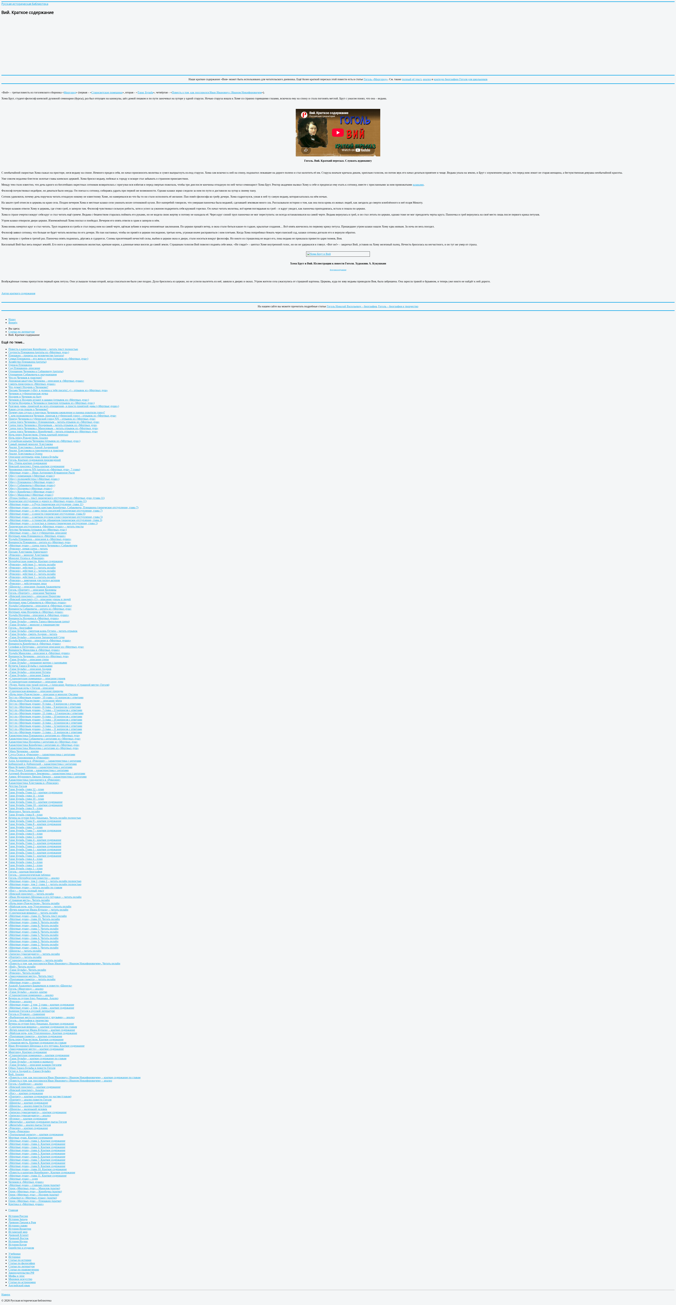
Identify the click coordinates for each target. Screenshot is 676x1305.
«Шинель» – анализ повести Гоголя (29, 1105)
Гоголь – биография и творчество (398, 306)
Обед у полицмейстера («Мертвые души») (33, 478)
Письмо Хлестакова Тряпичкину (28, 551)
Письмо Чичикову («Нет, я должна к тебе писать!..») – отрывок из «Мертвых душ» (58, 390)
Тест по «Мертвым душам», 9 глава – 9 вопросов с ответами (44, 703)
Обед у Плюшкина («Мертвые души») (31, 482)
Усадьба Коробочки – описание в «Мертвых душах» (39, 640)
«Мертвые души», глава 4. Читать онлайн (33, 938)
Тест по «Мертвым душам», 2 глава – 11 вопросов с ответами (45, 729)
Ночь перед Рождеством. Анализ (28, 437)
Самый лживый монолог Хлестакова (30, 444)
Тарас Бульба (145, 92)
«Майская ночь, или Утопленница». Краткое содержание (42, 1033)
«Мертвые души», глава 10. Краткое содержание (37, 1169)
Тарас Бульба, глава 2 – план (25, 865)
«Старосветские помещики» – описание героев (36, 678)
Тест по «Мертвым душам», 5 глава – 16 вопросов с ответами (45, 719)
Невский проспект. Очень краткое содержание (36, 466)
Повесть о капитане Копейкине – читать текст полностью (43, 349)
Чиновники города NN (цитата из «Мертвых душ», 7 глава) (44, 469)
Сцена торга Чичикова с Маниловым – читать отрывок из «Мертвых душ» (53, 428)
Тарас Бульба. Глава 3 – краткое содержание (34, 843)
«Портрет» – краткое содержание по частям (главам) (39, 1096)
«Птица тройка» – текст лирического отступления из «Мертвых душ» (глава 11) (56, 497)
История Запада (17, 1219)
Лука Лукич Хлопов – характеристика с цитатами (38, 770)
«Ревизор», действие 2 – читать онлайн (32, 570)
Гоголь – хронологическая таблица (29, 874)
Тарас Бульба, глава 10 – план (26, 798)
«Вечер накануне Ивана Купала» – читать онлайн (38, 909)
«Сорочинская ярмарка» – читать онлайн (33, 912)
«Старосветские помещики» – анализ (30, 995)
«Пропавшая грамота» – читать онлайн (31, 979)
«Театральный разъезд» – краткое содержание (35, 1134)
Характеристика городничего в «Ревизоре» (34, 779)
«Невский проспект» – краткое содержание (34, 1086)
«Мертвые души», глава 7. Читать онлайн (33, 928)
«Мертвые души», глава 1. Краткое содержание (36, 1140)
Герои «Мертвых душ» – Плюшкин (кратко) (34, 1200)
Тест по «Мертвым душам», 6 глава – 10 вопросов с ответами (45, 716)
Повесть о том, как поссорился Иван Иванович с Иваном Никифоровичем (217, 92)
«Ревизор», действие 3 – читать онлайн (32, 564)
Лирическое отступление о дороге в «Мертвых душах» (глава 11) (47, 501)
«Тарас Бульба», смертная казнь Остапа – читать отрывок (42, 630)
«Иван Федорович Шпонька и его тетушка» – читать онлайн (45, 896)
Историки (14, 1256)
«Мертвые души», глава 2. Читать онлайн (33, 944)
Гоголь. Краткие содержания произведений (34, 459)
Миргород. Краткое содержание (27, 1052)
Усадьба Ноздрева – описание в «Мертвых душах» (38, 615)
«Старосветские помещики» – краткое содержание (38, 1055)
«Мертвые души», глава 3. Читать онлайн (33, 941)
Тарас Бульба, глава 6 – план (25, 833)
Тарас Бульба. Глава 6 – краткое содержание (34, 852)
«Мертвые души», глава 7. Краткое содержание (36, 1159)
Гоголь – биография (20, 627)
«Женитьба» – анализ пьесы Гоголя (29, 1124)
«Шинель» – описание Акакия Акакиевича (34, 586)
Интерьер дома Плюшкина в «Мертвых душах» (37, 535)
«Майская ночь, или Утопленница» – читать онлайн (39, 906)
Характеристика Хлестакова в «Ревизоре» (33, 782)
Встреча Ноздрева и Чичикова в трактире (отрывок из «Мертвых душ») (51, 402)
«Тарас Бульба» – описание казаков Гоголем (34, 1064)
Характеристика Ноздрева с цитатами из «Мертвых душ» (43, 741)
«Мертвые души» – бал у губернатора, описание (37, 532)
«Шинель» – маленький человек (27, 1109)
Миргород (70, 92)
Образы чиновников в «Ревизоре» (28, 757)
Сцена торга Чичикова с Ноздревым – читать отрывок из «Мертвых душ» (52, 425)
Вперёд (12, 322)
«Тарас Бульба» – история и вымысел (30, 1061)
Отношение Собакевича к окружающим (32, 374)
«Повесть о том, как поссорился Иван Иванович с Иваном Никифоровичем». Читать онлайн (64, 963)
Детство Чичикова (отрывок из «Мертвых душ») (37, 529)
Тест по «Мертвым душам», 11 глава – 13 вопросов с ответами (45, 713)
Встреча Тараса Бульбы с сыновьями (30, 665)
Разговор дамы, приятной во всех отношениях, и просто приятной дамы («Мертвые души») (63, 406)
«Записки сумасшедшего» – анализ (29, 1115)
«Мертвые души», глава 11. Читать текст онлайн (37, 915)
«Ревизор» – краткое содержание (28, 1128)
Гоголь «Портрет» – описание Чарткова (32, 592)
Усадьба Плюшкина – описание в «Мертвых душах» (39, 539)
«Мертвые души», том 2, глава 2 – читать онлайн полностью (44, 881)
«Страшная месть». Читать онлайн (29, 900)
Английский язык (19, 1285)
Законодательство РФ (21, 1272)
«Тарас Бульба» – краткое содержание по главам (37, 1058)
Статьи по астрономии (22, 1282)
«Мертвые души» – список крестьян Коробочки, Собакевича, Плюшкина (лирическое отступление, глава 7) (73, 507)
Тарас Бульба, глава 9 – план (25, 808)
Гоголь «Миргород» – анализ (25, 988)
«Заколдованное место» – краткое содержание (36, 1048)
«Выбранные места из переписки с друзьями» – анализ (41, 1017)
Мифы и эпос (16, 1275)
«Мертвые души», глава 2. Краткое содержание (36, 1143)
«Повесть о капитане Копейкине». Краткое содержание (41, 1172)
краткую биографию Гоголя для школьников (460, 79)
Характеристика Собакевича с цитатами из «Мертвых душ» (44, 738)
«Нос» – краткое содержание (25, 1093)
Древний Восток (18, 1238)
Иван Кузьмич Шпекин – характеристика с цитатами (40, 767)
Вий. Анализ (16, 1074)
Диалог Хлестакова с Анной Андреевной (33, 447)
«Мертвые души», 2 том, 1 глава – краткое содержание (41, 1007)
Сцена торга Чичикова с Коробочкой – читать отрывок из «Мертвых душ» (53, 431)
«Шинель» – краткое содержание (28, 1102)
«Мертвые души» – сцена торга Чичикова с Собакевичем (42, 545)
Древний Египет (18, 1235)
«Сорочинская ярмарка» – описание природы (35, 691)
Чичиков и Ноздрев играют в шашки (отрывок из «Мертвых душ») (48, 399)
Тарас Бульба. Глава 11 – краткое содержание (35, 801)
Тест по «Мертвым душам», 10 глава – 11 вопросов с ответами (45, 697)
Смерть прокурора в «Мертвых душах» (32, 383)
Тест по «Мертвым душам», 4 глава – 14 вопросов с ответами (45, 722)
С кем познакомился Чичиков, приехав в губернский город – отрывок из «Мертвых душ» (62, 415)
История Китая (17, 1244)
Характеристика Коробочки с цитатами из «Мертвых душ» (44, 744)
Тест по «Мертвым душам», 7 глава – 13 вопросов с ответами (45, 710)
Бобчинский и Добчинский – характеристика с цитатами (42, 763)
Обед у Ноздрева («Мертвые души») (30, 488)
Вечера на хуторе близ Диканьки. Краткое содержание (41, 1023)
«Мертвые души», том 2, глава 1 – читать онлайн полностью (44, 884)
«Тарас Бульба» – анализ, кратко (27, 991)
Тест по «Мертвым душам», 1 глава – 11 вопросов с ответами (45, 732)
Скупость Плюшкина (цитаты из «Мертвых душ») (38, 352)
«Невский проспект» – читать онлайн (31, 893)
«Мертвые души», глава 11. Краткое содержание (37, 1175)
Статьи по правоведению (23, 1269)
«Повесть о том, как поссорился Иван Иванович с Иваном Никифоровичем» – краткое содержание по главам (74, 1077)
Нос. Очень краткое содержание (27, 463)
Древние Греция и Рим (22, 1222)
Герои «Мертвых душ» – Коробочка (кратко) (35, 1191)
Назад (11, 319)
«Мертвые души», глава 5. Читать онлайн (33, 934)
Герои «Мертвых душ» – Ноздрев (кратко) (33, 1194)
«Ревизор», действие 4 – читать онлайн (32, 573)
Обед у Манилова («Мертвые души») (30, 494)
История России (18, 1216)
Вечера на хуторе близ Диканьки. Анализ (33, 998)
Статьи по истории (19, 1260)
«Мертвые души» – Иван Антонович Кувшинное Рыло (41, 472)
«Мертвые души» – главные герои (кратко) (34, 1185)
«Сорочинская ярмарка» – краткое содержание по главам (42, 1026)
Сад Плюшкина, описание (24, 368)
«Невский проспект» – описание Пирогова (34, 596)
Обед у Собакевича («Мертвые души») (31, 485)
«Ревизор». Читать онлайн (24, 972)
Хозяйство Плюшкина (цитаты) (27, 361)
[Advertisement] (107, 43)
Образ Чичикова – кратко (23, 751)
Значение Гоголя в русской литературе (31, 1010)
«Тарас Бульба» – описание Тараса (29, 675)
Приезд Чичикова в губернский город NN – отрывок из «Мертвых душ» (52, 418)
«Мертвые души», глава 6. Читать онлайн (33, 931)
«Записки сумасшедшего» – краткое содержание (37, 1112)
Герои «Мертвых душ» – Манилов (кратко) (34, 1188)
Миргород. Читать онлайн (24, 811)
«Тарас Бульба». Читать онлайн (27, 969)
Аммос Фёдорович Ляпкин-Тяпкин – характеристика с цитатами (47, 776)
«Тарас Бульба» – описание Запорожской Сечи (36, 637)
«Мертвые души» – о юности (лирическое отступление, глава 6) (46, 513)
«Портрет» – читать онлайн (25, 957)
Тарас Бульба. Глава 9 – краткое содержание (34, 820)
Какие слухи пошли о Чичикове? (28, 409)
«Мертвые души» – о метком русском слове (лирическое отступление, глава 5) (55, 516)
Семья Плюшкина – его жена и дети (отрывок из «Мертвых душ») (48, 358)
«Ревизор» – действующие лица (27, 583)
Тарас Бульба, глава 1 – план (25, 868)
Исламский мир (17, 1231)
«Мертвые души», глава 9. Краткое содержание (36, 1166)
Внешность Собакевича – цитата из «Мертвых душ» (39, 608)
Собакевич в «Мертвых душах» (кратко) (32, 1197)
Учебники (14, 1253)
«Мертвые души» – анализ (24, 982)
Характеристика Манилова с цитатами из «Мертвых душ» (43, 748)
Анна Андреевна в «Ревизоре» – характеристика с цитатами (44, 760)
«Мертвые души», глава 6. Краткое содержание (36, 1156)
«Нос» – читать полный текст (26, 890)
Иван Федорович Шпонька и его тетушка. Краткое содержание (46, 1045)
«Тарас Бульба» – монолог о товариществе (34, 624)
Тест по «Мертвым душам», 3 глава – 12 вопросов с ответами (45, 725)
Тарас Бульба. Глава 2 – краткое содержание (34, 846)
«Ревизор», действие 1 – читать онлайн (32, 577)
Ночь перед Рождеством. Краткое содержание (36, 1039)
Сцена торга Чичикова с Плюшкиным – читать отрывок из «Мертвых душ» (53, 421)
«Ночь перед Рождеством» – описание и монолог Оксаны (43, 694)
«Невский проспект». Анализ (26, 1090)
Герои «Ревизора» (19, 1131)
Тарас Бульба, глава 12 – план (26, 789)
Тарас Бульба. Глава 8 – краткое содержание (34, 824)
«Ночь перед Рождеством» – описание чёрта (35, 700)
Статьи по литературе (21, 1266)
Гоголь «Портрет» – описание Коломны (32, 589)
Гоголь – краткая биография (25, 871)
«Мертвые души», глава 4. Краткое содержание (36, 1150)
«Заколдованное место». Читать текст (31, 976)
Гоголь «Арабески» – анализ (25, 1083)
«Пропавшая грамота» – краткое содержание (35, 1036)
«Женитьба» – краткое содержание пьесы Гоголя (37, 1121)
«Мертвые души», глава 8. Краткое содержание (36, 1162)
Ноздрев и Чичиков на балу (25, 396)
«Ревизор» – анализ (20, 1001)
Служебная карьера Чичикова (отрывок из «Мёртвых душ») (44, 440)
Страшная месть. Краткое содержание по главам (37, 1042)
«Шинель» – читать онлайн (24, 950)
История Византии (19, 1228)
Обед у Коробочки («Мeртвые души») (31, 491)
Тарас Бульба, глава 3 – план (25, 862)
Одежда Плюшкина (20, 364)
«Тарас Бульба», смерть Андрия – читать (32, 634)
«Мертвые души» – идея (23, 1178)
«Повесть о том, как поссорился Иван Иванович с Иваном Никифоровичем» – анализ (60, 1080)
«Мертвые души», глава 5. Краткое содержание (36, 1153)
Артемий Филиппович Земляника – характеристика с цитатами (46, 773)
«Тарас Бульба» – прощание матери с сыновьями (37, 662)
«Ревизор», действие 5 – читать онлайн (32, 567)
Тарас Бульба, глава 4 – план (25, 858)
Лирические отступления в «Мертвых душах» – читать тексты (46, 526)
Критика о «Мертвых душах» (26, 1204)
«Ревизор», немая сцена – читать (28, 548)
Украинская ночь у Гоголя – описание (31, 687)
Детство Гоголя (17, 786)
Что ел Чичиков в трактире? (25, 377)
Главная (13, 1210)
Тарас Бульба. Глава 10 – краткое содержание (35, 805)
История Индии (18, 1241)
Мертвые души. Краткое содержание (30, 1137)
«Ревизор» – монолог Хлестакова (28, 554)
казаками (418, 184)
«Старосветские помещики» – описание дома (35, 681)
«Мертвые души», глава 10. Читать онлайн (34, 919)
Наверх (5, 1294)
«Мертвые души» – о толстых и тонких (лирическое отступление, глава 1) (53, 523)
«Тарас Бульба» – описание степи (28, 659)
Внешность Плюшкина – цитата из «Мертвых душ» (39, 542)
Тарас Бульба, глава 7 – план (25, 827)
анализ (427, 79)
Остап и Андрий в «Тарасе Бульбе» (29, 1071)
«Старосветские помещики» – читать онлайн (35, 960)
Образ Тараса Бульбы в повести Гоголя (31, 1067)
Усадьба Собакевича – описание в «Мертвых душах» (40, 605)
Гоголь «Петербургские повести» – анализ (33, 877)
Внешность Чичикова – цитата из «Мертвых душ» (38, 656)
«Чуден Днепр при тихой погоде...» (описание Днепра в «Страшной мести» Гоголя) (58, 684)
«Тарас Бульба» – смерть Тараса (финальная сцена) (39, 621)
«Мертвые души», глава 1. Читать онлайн (33, 947)
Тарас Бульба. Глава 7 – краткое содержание (34, 830)
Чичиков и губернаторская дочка (28, 393)
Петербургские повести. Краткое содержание (35, 561)
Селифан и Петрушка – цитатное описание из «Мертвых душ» (46, 646)
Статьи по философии (21, 1263)
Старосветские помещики (107, 92)
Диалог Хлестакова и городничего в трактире (36, 450)
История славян (17, 1225)
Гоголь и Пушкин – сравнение (26, 1014)
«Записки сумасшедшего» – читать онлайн (34, 953)
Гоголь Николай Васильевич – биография (352, 306)
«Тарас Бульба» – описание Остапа (29, 672)
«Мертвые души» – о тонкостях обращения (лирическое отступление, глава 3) (55, 520)
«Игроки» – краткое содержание (27, 1118)
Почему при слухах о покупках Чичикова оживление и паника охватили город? (56, 412)
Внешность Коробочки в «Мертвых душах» (34, 643)
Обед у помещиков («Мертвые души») (31, 475)
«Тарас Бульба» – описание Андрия (29, 668)
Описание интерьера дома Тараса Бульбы (33, 456)
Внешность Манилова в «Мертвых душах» (34, 649)
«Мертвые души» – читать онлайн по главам (35, 887)
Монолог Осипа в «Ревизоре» (26, 558)
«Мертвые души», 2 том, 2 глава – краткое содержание (41, 1004)
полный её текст (411, 79)
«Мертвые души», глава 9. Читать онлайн (33, 922)
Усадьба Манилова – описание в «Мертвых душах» (39, 653)
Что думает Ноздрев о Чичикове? (28, 387)
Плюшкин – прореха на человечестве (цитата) (36, 355)
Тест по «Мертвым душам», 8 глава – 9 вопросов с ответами (44, 706)
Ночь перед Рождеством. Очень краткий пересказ (38, 434)
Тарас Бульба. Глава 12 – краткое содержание (35, 792)
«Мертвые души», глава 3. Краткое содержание (36, 1147)
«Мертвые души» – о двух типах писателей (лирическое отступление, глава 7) (55, 510)
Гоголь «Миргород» (376, 79)
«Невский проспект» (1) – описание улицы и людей (39, 599)
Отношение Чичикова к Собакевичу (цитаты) (35, 371)
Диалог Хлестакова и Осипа (25, 453)
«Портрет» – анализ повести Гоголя (29, 1099)
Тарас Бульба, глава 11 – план (26, 795)
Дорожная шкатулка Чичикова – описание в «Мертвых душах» (46, 380)
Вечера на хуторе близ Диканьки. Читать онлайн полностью (44, 817)
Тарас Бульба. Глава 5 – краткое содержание (34, 855)
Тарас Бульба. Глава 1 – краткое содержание (34, 849)
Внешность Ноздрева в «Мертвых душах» (33, 618)
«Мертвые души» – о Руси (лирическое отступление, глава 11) (45, 504)
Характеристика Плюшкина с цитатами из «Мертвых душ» (44, 735)
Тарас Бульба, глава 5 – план (25, 836)
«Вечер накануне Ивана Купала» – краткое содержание (41, 1029)
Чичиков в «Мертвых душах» (26, 1181)
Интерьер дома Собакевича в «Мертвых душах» (37, 602)
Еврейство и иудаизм (21, 1247)
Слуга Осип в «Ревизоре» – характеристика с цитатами (41, 754)
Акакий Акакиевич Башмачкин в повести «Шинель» (40, 985)
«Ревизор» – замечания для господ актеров (34, 580)
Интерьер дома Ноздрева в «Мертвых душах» (35, 611)
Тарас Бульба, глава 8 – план (25, 814)
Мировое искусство (20, 1279)
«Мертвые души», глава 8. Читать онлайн (33, 925)
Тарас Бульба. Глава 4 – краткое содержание (34, 839)
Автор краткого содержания (18, 293)
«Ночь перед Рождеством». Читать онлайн (34, 903)
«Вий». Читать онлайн (22, 966)
